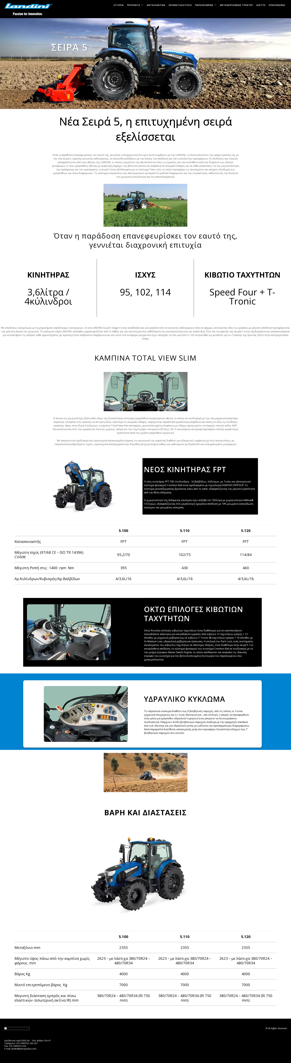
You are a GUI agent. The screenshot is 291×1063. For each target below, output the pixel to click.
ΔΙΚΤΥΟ (261, 5)
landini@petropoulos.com (23, 1048)
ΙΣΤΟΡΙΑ (119, 5)
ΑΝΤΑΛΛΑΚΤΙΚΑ (156, 5)
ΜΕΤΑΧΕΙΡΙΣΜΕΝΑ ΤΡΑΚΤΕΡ (236, 5)
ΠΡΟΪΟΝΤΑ (133, 5)
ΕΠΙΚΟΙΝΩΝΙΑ (277, 5)
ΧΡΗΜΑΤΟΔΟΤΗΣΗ (180, 5)
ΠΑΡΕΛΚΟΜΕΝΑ (204, 5)
